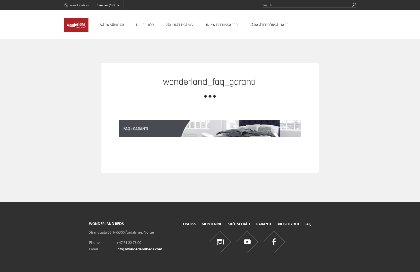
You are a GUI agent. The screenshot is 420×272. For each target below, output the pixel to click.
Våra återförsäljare (269, 24)
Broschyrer (288, 223)
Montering (212, 223)
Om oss (189, 223)
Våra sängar (112, 24)
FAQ (308, 223)
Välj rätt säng (179, 24)
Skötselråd (239, 223)
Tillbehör (145, 24)
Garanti (263, 223)
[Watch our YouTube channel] (247, 242)
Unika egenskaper (221, 24)
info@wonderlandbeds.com (139, 248)
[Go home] (76, 25)
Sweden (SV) (106, 5)
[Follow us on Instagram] (220, 242)
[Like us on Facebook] (274, 242)
